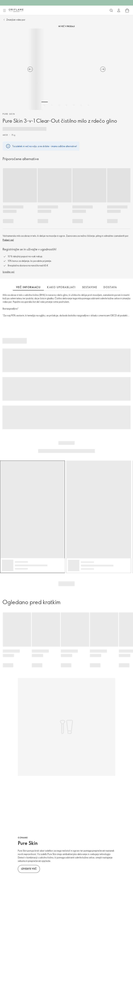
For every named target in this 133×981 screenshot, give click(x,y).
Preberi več (8, 239)
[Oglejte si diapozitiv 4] (66, 105)
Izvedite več (8, 271)
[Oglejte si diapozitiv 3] (59, 105)
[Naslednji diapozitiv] (102, 69)
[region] (66, 69)
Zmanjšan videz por (15, 19)
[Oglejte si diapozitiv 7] (88, 105)
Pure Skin (9, 114)
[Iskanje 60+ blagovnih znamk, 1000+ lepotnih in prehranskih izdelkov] (111, 10)
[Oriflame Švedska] (16, 10)
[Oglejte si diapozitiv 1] (44, 105)
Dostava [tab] (110, 287)
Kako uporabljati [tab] (61, 287)
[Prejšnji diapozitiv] (30, 69)
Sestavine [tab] (89, 287)
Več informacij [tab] (28, 287)
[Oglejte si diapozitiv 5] (74, 105)
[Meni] (4, 11)
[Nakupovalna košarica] (127, 10)
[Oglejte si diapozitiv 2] (52, 105)
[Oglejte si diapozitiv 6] (81, 105)
